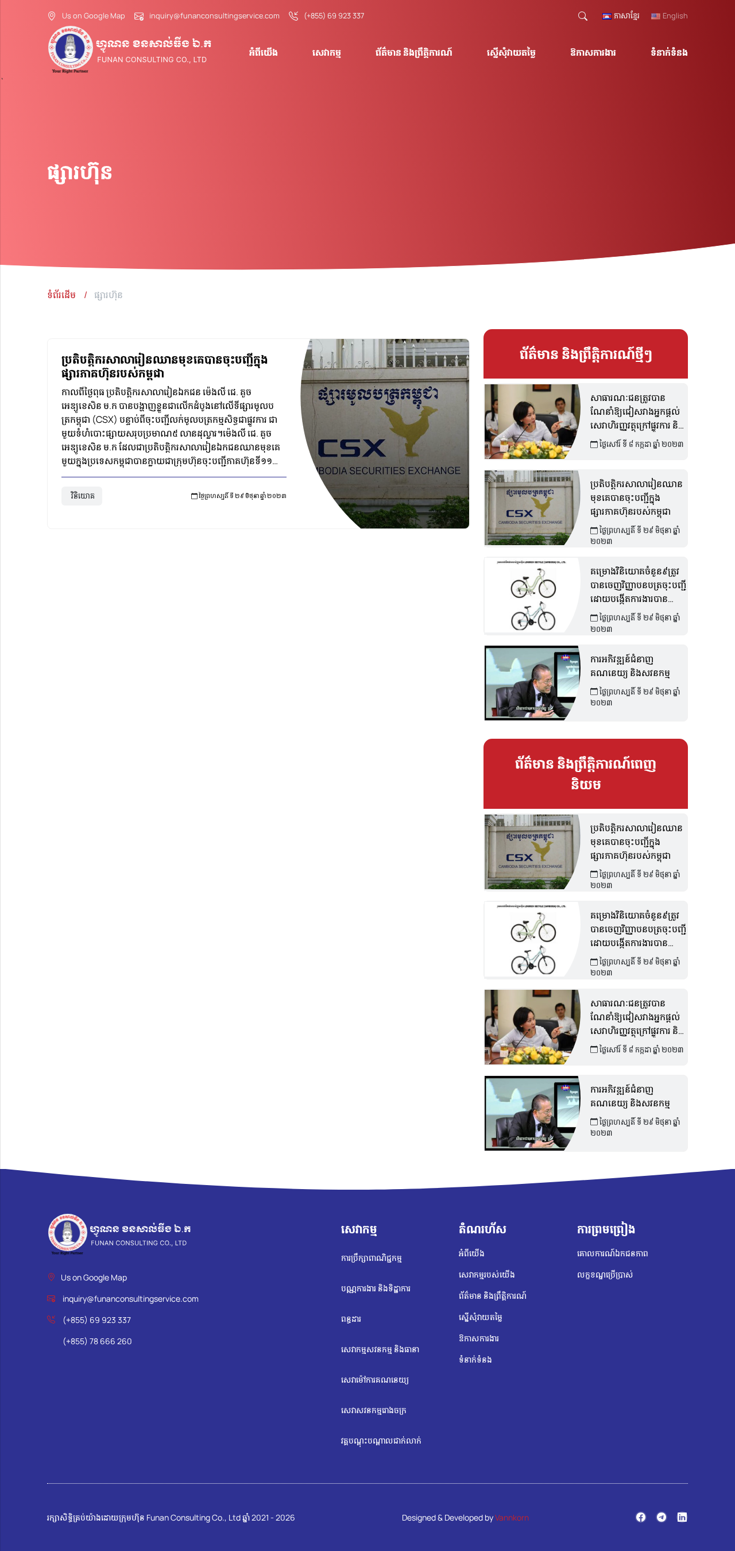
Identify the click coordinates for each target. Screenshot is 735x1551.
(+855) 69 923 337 (334, 15)
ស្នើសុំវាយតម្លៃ (511, 52)
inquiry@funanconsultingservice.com (214, 15)
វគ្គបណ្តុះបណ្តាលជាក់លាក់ (381, 1440)
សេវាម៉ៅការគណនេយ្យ (375, 1379)
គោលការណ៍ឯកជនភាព (612, 1253)
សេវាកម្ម (326, 52)
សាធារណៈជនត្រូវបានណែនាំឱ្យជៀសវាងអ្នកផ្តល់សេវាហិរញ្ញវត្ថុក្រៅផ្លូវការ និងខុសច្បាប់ (637, 411)
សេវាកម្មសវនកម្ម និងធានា (380, 1349)
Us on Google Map (93, 15)
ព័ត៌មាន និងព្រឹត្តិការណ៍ (414, 52)
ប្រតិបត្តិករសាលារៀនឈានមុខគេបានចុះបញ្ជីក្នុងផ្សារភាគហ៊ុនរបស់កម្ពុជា (164, 366)
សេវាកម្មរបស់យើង (487, 1274)
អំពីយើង (263, 52)
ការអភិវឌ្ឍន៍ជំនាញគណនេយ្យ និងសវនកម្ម (630, 666)
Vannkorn (512, 1517)
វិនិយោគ (83, 496)
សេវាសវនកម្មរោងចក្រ (374, 1410)
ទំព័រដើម (61, 294)
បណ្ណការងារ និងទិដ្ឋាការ (376, 1288)
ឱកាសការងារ (593, 52)
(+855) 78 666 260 (97, 1341)
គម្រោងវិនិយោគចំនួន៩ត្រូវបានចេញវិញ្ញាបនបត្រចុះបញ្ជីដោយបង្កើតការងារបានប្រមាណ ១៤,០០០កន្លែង (638, 585)
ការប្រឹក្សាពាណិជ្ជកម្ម (371, 1257)
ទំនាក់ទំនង (669, 52)
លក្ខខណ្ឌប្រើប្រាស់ (605, 1274)
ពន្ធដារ (351, 1318)
